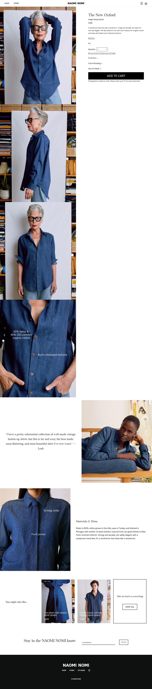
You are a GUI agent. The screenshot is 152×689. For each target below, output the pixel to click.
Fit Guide (81, 670)
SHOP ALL (129, 607)
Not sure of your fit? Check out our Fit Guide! (102, 53)
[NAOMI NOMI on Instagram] (146, 3)
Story (16, 3)
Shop (6, 3)
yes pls (123, 642)
